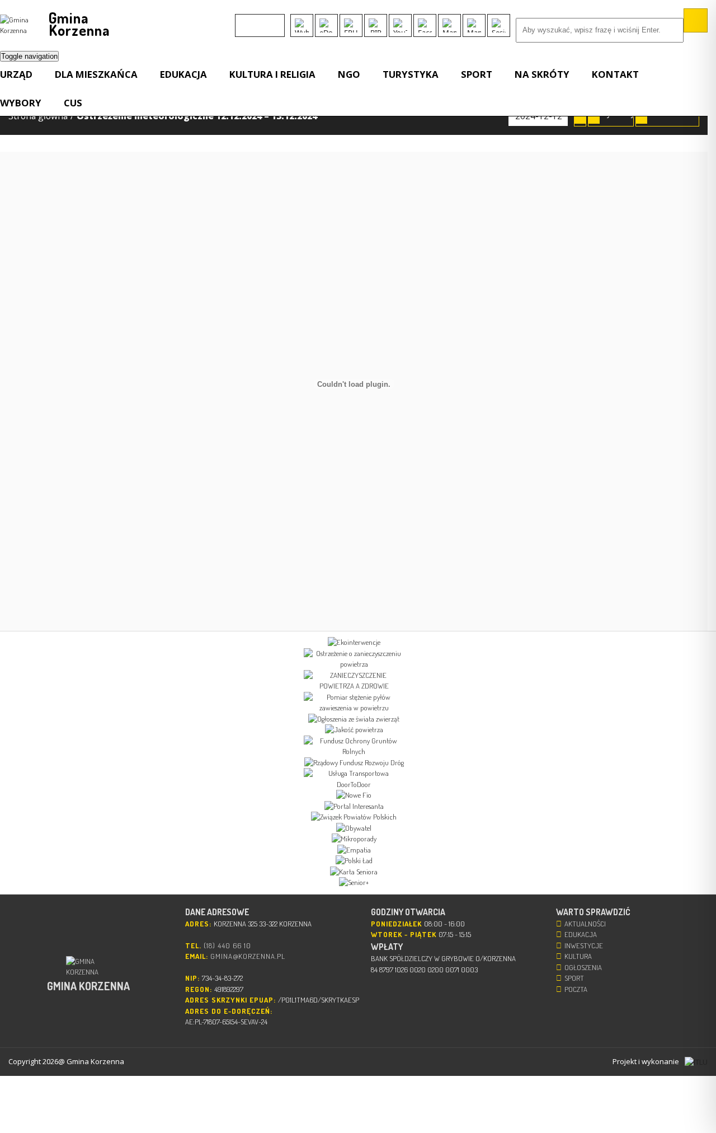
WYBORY (20, 102)
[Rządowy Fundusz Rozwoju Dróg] (354, 763)
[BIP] (375, 25)
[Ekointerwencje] (354, 642)
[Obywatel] (354, 828)
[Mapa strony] (474, 25)
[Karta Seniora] (354, 872)
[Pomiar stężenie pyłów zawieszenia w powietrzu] (354, 703)
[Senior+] (354, 882)
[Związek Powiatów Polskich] (354, 817)
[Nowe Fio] (354, 795)
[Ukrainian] (271, 20)
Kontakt (615, 74)
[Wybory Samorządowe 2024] (301, 25)
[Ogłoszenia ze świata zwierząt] (354, 719)
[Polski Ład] (354, 861)
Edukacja (183, 74)
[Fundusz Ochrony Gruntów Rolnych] (354, 746)
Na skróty (542, 74)
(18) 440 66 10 (227, 945)
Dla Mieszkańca (96, 74)
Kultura (578, 956)
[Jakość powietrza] (354, 730)
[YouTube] (400, 25)
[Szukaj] (696, 20)
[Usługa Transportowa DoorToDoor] (354, 779)
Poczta (575, 989)
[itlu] (696, 1062)
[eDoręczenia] (326, 25)
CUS (73, 102)
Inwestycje (583, 945)
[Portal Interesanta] (354, 806)
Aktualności (585, 923)
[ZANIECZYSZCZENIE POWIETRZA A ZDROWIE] (354, 681)
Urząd (16, 74)
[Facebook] (424, 25)
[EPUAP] (351, 25)
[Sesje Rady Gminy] (498, 25)
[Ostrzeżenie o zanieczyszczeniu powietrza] (354, 659)
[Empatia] (354, 850)
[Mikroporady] (354, 839)
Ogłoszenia (583, 967)
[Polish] (256, 20)
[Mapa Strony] (449, 25)
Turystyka (411, 74)
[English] (242, 20)
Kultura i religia (272, 74)
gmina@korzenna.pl (247, 956)
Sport (476, 74)
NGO (349, 74)
